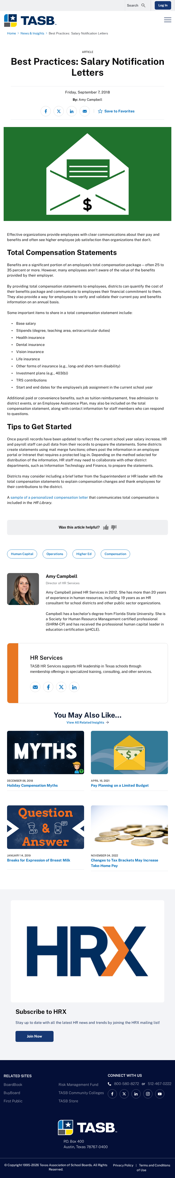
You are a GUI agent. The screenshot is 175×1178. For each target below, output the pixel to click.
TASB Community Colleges (81, 1093)
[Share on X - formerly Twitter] (59, 111)
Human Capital (22, 554)
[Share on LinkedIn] (72, 111)
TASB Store (68, 1101)
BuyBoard (12, 1093)
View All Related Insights (85, 722)
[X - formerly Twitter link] (61, 687)
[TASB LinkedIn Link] (136, 1093)
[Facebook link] (48, 687)
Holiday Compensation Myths (32, 785)
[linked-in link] (74, 687)
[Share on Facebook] (46, 111)
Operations (54, 554)
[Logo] (33, 20)
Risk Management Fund (78, 1084)
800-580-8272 (126, 1084)
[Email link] (35, 687)
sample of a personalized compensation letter (49, 497)
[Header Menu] (167, 20)
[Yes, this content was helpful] (106, 527)
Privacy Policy (123, 1165)
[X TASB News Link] (124, 1093)
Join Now (34, 1036)
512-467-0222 (159, 1084)
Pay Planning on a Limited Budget (120, 785)
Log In (162, 5)
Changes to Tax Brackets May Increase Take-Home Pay (124, 863)
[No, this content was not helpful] (113, 527)
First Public (13, 1101)
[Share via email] (85, 111)
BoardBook (13, 1084)
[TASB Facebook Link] (112, 1093)
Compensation (115, 554)
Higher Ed (83, 554)
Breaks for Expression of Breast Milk (38, 860)
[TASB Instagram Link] (147, 1093)
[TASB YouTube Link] (159, 1093)
